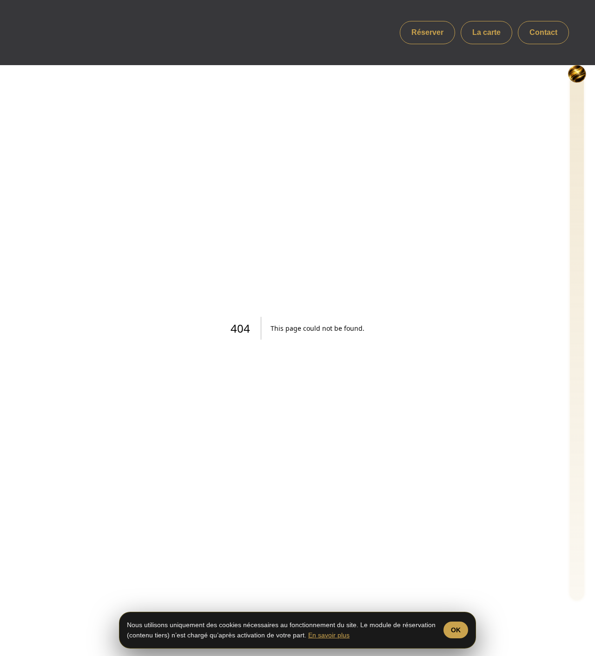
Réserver (427, 32)
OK (456, 630)
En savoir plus (329, 635)
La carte (486, 32)
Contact (543, 32)
